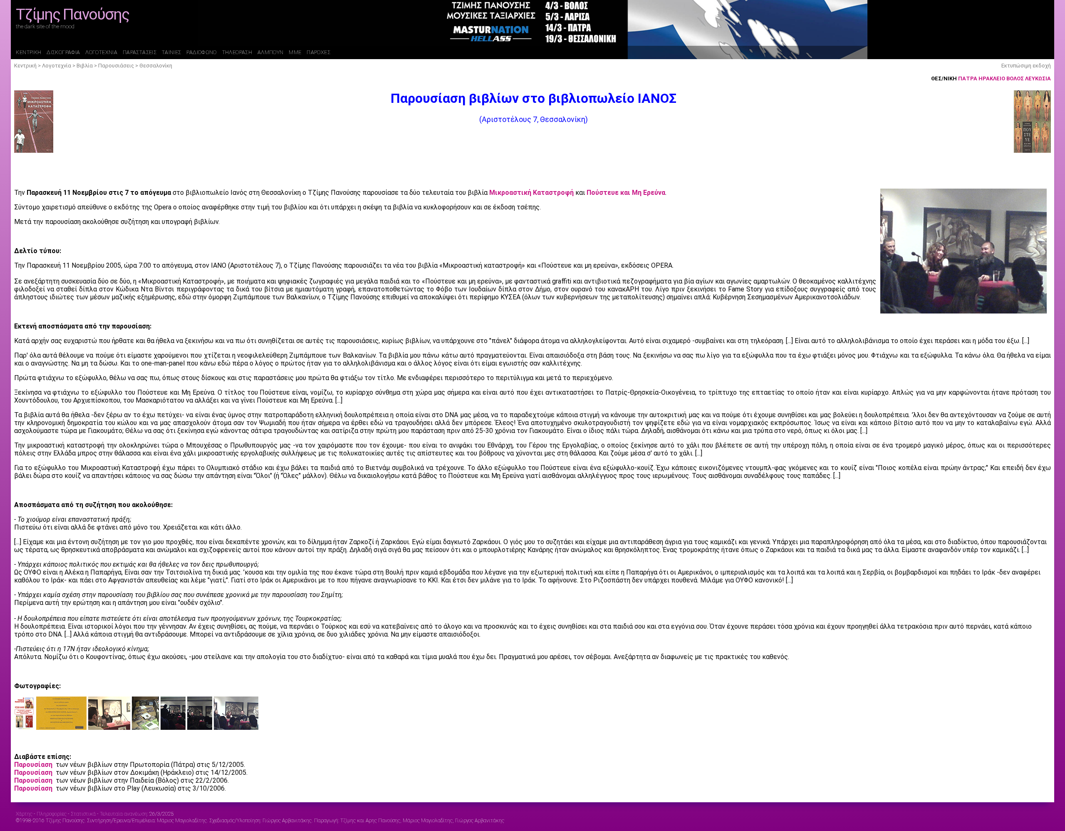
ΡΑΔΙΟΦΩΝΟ (201, 52)
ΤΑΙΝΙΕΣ (171, 52)
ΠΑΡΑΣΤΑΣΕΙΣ (139, 52)
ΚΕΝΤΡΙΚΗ (28, 52)
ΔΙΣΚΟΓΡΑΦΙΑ (63, 52)
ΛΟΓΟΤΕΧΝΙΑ (101, 52)
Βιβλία (85, 65)
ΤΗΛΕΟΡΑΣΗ (237, 52)
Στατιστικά (83, 814)
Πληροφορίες (52, 814)
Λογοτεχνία (56, 65)
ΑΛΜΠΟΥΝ (271, 52)
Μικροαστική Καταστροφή (531, 193)
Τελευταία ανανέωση (123, 814)
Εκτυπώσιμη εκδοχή (1026, 65)
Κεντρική (25, 65)
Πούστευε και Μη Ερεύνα (626, 193)
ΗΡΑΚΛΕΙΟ (991, 78)
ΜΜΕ (295, 52)
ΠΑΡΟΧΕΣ (318, 52)
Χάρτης (24, 814)
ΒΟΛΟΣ (1015, 78)
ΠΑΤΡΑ (967, 78)
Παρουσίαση (33, 765)
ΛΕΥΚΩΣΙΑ (1038, 78)
